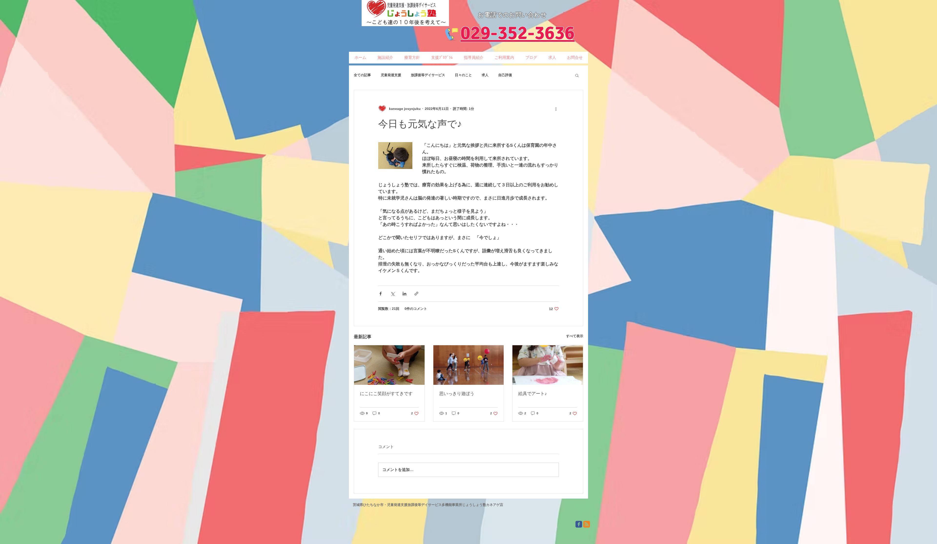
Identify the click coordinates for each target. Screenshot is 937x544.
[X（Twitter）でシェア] (392, 293)
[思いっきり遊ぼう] (468, 365)
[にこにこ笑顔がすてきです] (389, 365)
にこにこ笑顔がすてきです (386, 393)
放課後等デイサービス (428, 75)
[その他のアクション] (556, 109)
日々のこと (463, 75)
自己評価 (505, 75)
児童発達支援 (391, 75)
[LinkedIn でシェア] (404, 293)
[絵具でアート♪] (547, 365)
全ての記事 (362, 75)
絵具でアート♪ (532, 393)
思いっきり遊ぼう (456, 393)
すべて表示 (574, 336)
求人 (485, 75)
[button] (577, 75)
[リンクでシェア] (416, 293)
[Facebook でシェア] (380, 293)
